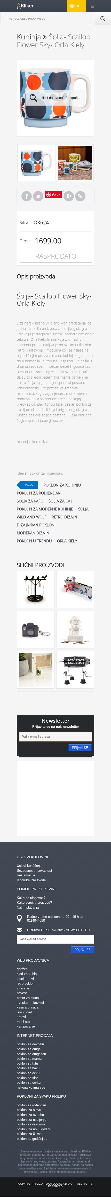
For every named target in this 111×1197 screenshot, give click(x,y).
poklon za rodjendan (39, 492)
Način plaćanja (28, 907)
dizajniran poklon (35, 524)
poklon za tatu (27, 1063)
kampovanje (26, 1026)
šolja (83, 508)
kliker (25, 6)
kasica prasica (27, 1007)
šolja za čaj (60, 500)
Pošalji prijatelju (69, 196)
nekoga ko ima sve (31, 1087)
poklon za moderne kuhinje (45, 508)
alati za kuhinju (28, 974)
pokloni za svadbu (30, 1115)
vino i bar (23, 988)
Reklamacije (26, 875)
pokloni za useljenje (31, 1120)
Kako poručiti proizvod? (34, 902)
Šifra (24, 222)
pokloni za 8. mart (30, 1134)
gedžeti (22, 969)
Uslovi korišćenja (29, 866)
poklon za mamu (29, 1059)
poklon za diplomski (31, 1124)
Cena (25, 241)
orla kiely (67, 540)
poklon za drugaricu (31, 1054)
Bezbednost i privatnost (34, 871)
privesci (22, 993)
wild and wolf (31, 516)
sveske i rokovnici (30, 1003)
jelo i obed (24, 1012)
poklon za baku (28, 1068)
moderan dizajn (33, 532)
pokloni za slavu (29, 1110)
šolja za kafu (30, 500)
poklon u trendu (34, 540)
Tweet (38, 196)
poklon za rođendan (31, 1105)
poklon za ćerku (29, 1082)
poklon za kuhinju (62, 485)
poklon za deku (28, 1073)
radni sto (23, 1022)
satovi (21, 1017)
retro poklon (25, 983)
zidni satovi (25, 979)
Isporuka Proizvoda (31, 880)
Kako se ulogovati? (31, 898)
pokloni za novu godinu (34, 1129)
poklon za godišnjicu (32, 1139)
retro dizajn (64, 516)
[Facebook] (26, 196)
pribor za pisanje (29, 998)
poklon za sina (27, 1078)
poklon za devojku (30, 1044)
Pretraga (103, 18)
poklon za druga (29, 1049)
